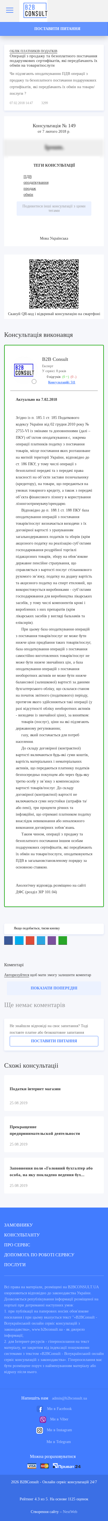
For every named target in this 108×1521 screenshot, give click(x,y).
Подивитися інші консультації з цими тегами (54, 208)
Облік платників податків (33, 51)
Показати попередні (54, 988)
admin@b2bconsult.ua (69, 1398)
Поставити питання (54, 1041)
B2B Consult (55, 359)
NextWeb (70, 1512)
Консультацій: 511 (61, 382)
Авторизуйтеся (16, 975)
